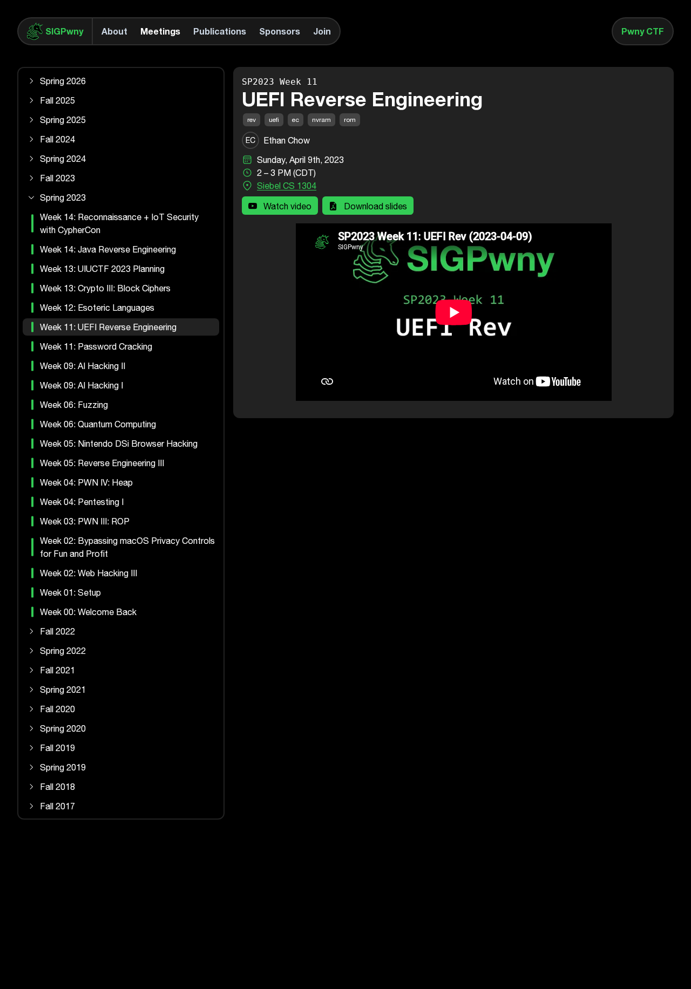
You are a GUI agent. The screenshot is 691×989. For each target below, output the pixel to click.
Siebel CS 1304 (286, 185)
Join (322, 31)
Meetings (160, 31)
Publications (219, 31)
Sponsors (279, 31)
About (114, 31)
